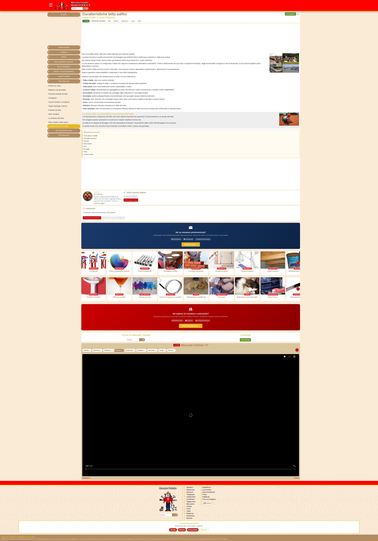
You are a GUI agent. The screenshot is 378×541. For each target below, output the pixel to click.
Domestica (190, 516)
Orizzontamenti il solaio (64, 130)
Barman (171, 350)
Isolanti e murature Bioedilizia (63, 71)
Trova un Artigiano (209, 499)
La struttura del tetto (56, 118)
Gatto (188, 511)
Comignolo (52, 98)
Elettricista (97, 350)
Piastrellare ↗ (86, 478)
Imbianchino (130, 350)
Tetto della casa (63, 81)
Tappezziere (190, 502)
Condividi (291, 14)
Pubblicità (205, 497)
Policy (204, 494)
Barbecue (190, 513)
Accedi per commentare (92, 218)
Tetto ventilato (53, 114)
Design (162, 350)
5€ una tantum (192, 529)
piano (133, 21)
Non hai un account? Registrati (114, 218)
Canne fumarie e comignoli (58, 102)
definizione (124, 21)
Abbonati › (204, 530)
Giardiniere (141, 350)
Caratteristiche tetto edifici (58, 126)
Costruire (64, 52)
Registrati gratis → (190, 244)
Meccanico (152, 350)
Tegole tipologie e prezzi (57, 106)
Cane (188, 509)
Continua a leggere (99, 203)
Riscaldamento (64, 135)
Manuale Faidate (79, 2)
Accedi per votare (131, 200)
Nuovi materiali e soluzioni (64, 62)
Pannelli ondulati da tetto (58, 94)
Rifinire (63, 57)
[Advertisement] (295, 5)
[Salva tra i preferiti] (298, 14)
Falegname (108, 350)
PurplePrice (206, 487)
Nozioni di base (63, 47)
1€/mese (173, 529)
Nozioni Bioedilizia (63, 67)
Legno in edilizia (64, 76)
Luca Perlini (206, 490)
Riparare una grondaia (57, 90)
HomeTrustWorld (208, 492)
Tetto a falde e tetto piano (58, 122)
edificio (116, 21)
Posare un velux (54, 86)
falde (139, 21)
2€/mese (181, 529)
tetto (109, 21)
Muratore (74, 5)
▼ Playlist (296, 478)
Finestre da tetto (54, 110)
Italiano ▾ (209, 503)
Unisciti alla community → (191, 326)
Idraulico (87, 350)
